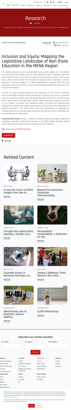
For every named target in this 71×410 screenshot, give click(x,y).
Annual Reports (41, 369)
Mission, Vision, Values (6, 366)
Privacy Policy (13, 397)
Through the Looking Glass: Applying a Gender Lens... (19, 233)
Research (37, 23)
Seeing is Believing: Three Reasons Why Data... (51, 274)
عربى (66, 2)
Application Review (5, 387)
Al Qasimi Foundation (5, 361)
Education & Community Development (24, 370)
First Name (5, 342)
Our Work (22, 5)
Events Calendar (41, 377)
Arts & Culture (22, 366)
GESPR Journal (41, 364)
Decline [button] (39, 405)
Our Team (2, 369)
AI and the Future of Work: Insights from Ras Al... (18, 191)
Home (8, 5)
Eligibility (2, 382)
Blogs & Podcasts (41, 366)
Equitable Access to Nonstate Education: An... (17, 274)
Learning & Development (24, 364)
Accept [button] (31, 405)
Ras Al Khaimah (4, 364)
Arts (19, 382)
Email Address (53, 342)
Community (58, 366)
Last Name (29, 342)
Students (57, 364)
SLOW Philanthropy (48, 311)
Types (1, 379)
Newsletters (40, 379)
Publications (30, 5)
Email (58, 45)
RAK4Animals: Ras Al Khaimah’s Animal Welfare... (15, 314)
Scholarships (47, 5)
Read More (7, 196)
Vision (1, 377)
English (60, 2)
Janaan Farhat (7, 42)
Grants (55, 5)
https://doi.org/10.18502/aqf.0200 (17, 129)
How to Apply (3, 384)
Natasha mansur (20, 42)
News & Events (63, 5)
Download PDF (46, 43)
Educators (58, 361)
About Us (14, 5)
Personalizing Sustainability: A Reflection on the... (52, 234)
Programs (38, 5)
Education (8, 141)
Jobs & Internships (5, 371)
